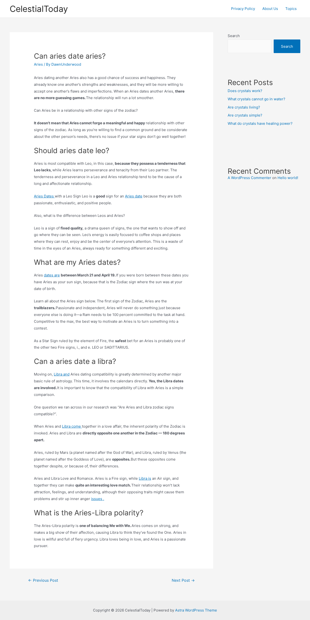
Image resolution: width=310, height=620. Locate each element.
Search (234, 35)
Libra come (72, 426)
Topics (291, 8)
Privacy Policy (243, 8)
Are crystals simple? (245, 115)
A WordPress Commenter (249, 177)
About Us (270, 8)
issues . (97, 498)
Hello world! (288, 177)
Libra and (62, 374)
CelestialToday (39, 9)
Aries (38, 64)
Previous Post (43, 580)
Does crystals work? (245, 90)
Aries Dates (44, 196)
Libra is (145, 478)
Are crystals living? (244, 107)
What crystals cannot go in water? (256, 99)
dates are (52, 275)
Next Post (183, 580)
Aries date (133, 196)
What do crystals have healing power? (260, 123)
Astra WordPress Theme (196, 610)
